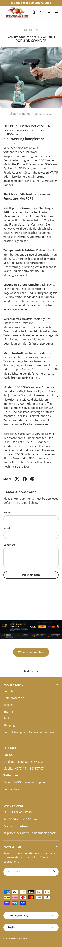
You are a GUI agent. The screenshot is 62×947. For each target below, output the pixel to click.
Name (7, 512)
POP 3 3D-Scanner (26, 387)
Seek (6, 718)
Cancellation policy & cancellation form (28, 732)
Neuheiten (31, 30)
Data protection (13, 698)
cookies (8, 705)
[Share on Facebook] (24, 479)
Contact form (12, 789)
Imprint (8, 711)
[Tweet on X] (17, 479)
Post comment (31, 574)
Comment (9, 544)
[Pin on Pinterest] (32, 479)
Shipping (9, 725)
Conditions (10, 691)
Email (6, 528)
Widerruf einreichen (31, 652)
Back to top (31, 671)
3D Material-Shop (19, 938)
